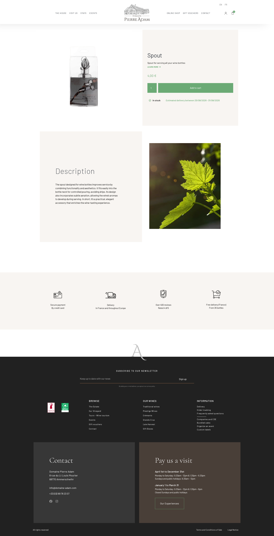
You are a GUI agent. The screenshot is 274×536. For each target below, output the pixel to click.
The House (61, 13)
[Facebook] (50, 501)
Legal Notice (233, 530)
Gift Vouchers (191, 13)
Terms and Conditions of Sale (209, 530)
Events (93, 13)
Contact (205, 13)
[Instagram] (56, 501)
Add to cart (195, 87)
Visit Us (73, 13)
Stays (83, 13)
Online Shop (173, 13)
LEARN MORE (152, 67)
